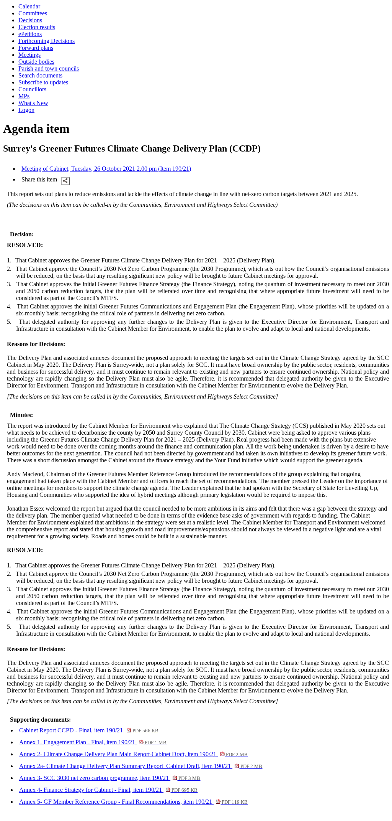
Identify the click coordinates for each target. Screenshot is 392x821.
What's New (33, 103)
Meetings (29, 54)
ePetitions (30, 34)
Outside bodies (36, 61)
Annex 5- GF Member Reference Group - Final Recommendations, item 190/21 (133, 801)
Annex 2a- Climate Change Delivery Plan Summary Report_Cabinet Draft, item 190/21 (140, 766)
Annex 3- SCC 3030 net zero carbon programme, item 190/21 (109, 778)
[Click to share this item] (65, 181)
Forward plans (35, 48)
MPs (23, 96)
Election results (36, 27)
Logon (26, 110)
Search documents (40, 75)
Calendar (29, 6)
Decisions (30, 20)
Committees (32, 13)
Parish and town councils (48, 68)
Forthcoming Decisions (46, 41)
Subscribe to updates (43, 82)
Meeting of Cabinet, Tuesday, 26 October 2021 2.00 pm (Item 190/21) (106, 168)
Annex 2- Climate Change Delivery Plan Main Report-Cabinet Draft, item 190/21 (133, 754)
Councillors (32, 89)
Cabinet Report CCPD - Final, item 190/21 (88, 730)
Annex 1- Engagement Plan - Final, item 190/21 (93, 742)
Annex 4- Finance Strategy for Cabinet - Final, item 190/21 (108, 789)
